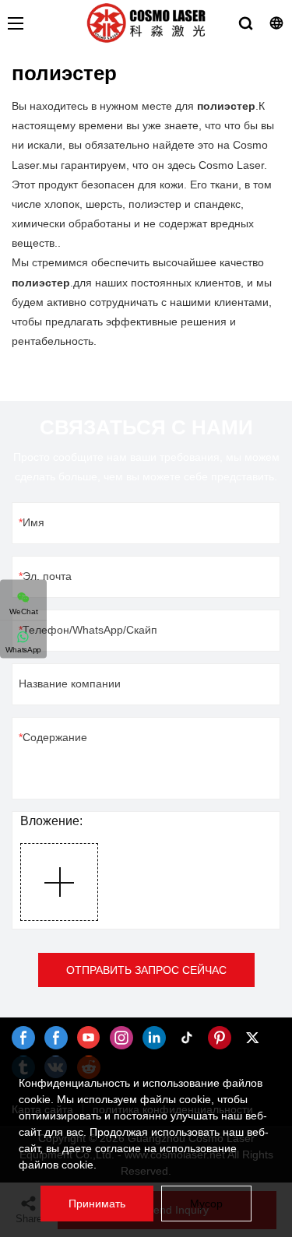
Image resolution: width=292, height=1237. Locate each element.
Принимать (97, 1203)
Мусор (206, 1203)
